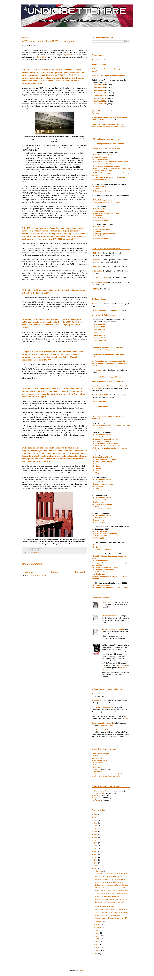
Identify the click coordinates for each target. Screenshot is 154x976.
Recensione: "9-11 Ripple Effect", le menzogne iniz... (112, 891)
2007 (96, 868)
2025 (96, 817)
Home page (54, 572)
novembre (99, 922)
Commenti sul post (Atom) (37, 575)
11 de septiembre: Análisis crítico (103, 791)
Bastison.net (96, 795)
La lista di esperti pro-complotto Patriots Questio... (111, 885)
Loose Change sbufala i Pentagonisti (107, 896)
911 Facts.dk (96, 800)
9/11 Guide (95, 765)
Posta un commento (31, 568)
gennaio (98, 950)
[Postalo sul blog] (33, 549)
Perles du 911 (96, 798)
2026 (96, 814)
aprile (98, 941)
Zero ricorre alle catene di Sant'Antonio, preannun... (112, 893)
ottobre (98, 924)
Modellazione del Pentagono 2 (105, 907)
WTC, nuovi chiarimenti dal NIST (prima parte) (110, 882)
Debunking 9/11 (97, 758)
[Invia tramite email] (31, 549)
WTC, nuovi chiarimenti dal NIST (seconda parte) (111, 876)
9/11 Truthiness (97, 762)
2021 (96, 829)
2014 (96, 849)
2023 (96, 823)
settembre (99, 927)
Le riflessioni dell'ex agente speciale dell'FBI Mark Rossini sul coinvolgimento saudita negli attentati (110, 363)
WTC (39, 552)
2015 (96, 846)
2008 (96, 866)
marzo (98, 944)
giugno (98, 936)
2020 (96, 831)
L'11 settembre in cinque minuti (104, 310)
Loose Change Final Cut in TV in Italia (107, 915)
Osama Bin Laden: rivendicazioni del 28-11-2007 (111, 918)
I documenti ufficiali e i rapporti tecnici (106, 377)
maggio (98, 939)
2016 (96, 843)
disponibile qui (41, 57)
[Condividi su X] (35, 549)
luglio (98, 933)
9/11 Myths (95, 756)
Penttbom (95, 769)
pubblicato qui (70, 55)
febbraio (98, 947)
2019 (96, 834)
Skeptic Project (97, 771)
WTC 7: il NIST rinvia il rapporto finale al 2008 (110, 888)
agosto (98, 930)
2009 (96, 863)
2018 (96, 837)
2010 (96, 860)
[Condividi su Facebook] (37, 549)
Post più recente (28, 572)
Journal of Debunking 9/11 (101, 754)
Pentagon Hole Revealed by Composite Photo (110, 879)
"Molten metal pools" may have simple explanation (111, 912)
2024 (96, 820)
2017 (96, 840)
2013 (96, 851)
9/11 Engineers (97, 767)
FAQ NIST (31, 552)
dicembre (99, 871)
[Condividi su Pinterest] (39, 549)
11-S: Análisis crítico (99, 793)
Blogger (80, 970)
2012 (96, 854)
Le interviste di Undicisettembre (104, 315)
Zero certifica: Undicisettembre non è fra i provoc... (112, 899)
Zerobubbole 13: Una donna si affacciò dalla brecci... (112, 873)
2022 (96, 826)
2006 (96, 954)
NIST (35, 552)
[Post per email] (27, 549)
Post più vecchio (80, 572)
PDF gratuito (120, 665)
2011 (96, 857)
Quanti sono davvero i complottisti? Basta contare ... (112, 909)
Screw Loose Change (99, 760)
